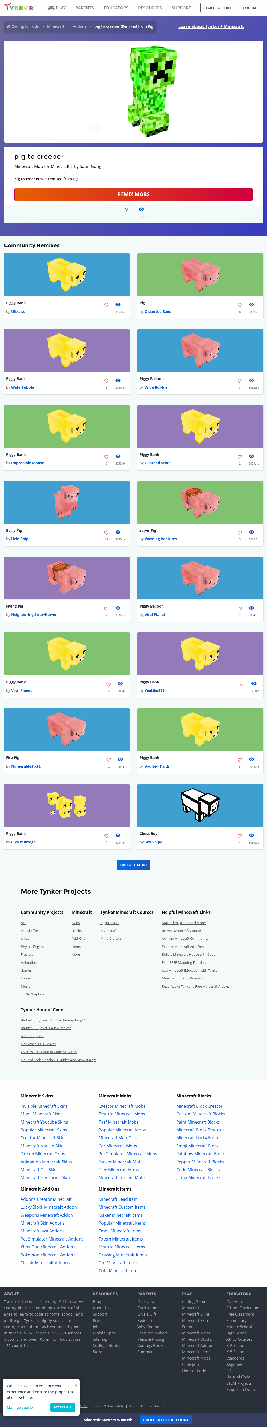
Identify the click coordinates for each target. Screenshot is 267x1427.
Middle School (239, 1326)
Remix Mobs (133, 194)
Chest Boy (148, 833)
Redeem (144, 1320)
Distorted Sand (158, 311)
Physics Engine (32, 946)
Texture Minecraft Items (122, 1247)
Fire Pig (12, 757)
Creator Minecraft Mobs (122, 1106)
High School (237, 1332)
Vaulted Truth (157, 766)
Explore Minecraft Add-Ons (183, 946)
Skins (76, 922)
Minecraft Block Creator (199, 1106)
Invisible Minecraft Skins (44, 1106)
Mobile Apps (104, 1332)
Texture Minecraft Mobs (122, 1114)
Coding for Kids (25, 26)
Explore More (134, 864)
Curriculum (147, 1307)
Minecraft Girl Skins (40, 1170)
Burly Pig (14, 530)
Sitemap (100, 1339)
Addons (79, 26)
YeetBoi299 (155, 690)
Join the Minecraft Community (185, 938)
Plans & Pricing (150, 1339)
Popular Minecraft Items (122, 1223)
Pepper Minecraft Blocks (200, 1162)
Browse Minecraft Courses (182, 930)
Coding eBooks (106, 1345)
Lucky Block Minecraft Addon (49, 1207)
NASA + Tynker (32, 1035)
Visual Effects (31, 930)
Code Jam (190, 1364)
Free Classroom (240, 1314)
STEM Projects (239, 1383)
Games (26, 970)
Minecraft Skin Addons (43, 1223)
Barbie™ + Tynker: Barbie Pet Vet (46, 1028)
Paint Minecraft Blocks (198, 1122)
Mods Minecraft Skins (42, 1114)
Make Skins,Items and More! (184, 922)
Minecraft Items (196, 1351)
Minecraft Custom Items (122, 1207)
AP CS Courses (239, 1339)
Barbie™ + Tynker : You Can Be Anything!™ (53, 1020)
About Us (101, 1307)
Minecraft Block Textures (200, 1130)
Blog (97, 1301)
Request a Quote (241, 1389)
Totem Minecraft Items (121, 1239)
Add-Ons (78, 938)
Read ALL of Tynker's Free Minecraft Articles (195, 986)
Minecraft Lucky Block (197, 1138)
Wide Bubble (22, 387)
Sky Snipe (153, 842)
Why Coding (148, 1326)
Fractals (27, 954)
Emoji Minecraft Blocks (198, 1146)
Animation (29, 962)
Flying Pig (14, 606)
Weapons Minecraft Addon (47, 1215)
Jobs (96, 1326)
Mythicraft (108, 930)
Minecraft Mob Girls (118, 1138)
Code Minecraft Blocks (198, 1170)
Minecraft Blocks (197, 1339)
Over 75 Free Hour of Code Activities (49, 1051)
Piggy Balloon (151, 378)
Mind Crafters (111, 938)
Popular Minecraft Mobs (122, 1130)
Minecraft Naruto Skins (43, 1146)
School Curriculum (242, 1307)
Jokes (25, 938)
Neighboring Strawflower (34, 614)
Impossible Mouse (27, 462)
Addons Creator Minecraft (46, 1199)
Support (100, 1314)
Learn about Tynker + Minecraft (211, 26)
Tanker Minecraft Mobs (121, 1162)
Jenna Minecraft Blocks (198, 1177)
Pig (75, 178)
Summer (145, 1351)
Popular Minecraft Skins (44, 1130)
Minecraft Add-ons (198, 1345)
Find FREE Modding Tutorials (184, 962)
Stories (26, 978)
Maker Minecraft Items (121, 1215)
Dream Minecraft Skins (43, 1154)
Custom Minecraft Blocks (200, 1114)
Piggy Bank (16, 302)
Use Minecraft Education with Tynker (190, 970)
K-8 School (235, 1351)
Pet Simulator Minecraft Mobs (128, 1154)
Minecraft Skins (196, 1314)
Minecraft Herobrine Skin (45, 1177)
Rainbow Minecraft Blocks (201, 1154)
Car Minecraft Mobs (118, 1146)
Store (97, 1351)
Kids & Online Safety (109, 1406)
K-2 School (235, 1345)
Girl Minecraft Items (118, 1263)
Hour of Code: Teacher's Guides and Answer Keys (58, 1059)
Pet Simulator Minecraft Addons (52, 1239)
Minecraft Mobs (196, 1332)
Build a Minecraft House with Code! (189, 954)
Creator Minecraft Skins (44, 1138)
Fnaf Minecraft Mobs (119, 1122)
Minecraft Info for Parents (182, 978)
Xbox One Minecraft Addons (48, 1247)
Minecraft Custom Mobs (122, 1177)
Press (97, 1320)
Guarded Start (157, 462)
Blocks (77, 930)
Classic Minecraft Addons (45, 1263)
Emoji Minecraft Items (120, 1231)
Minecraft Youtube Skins (44, 1122)
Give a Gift (146, 1314)
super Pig (147, 530)
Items (76, 946)
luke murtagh (23, 842)
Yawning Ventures (161, 538)
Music (25, 986)
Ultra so (18, 311)
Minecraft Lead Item (118, 1199)
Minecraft (55, 26)
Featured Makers (152, 1332)
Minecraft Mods (196, 1358)
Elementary (236, 1320)
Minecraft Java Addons (42, 1231)
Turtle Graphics (32, 994)
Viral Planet (155, 614)
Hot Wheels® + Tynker (38, 1043)
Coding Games (195, 1301)
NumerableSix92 (26, 766)
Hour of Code (194, 1370)
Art (23, 922)
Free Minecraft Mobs (119, 1170)
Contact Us (157, 1406)
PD (229, 1370)
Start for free (217, 7)
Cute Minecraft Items (119, 1270)
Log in (249, 7)
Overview (146, 1301)
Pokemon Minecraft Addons (48, 1255)
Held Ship (19, 538)
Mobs (76, 954)
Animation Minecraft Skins (46, 1162)
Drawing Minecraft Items (123, 1255)
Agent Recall (109, 922)
